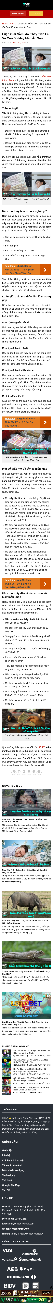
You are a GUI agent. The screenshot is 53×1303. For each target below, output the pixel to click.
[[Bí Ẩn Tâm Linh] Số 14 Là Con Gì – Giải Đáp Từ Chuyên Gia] (6, 1072)
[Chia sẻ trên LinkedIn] (39, 772)
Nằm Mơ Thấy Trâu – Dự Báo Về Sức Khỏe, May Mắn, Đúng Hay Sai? (25, 922)
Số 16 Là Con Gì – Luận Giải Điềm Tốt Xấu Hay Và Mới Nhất (31, 1051)
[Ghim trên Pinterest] (34, 772)
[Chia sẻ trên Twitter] (24, 772)
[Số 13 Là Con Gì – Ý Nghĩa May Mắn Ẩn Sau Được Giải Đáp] (6, 1081)
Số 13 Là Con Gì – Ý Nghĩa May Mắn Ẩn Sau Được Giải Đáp (30, 1079)
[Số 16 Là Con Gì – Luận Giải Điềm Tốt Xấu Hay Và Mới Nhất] (6, 1054)
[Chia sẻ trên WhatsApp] (13, 772)
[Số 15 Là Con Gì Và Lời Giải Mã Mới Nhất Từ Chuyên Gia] (6, 1063)
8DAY (42, 747)
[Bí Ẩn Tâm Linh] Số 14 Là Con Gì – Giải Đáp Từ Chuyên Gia (30, 1070)
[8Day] (26, 5)
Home (5, 23)
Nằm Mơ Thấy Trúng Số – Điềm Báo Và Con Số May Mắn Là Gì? (24, 871)
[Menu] (4, 4)
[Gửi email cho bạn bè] (29, 772)
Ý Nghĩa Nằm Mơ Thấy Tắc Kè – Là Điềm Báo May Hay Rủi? (26, 972)
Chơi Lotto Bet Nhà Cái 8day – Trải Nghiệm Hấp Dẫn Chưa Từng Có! (25, 1023)
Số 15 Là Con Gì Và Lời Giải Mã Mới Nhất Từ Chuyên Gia (30, 1061)
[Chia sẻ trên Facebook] (19, 772)
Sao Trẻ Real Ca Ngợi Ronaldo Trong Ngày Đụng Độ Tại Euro (31, 1088)
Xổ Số (13, 23)
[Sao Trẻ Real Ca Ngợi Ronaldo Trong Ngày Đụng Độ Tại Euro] (6, 1090)
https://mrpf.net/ (20, 1229)
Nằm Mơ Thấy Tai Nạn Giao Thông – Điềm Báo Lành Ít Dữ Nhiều (24, 820)
